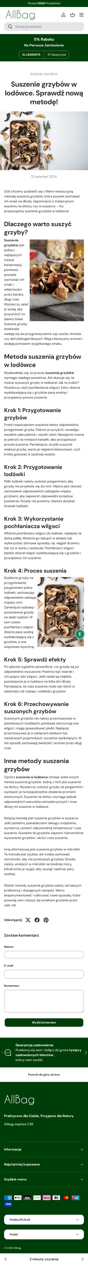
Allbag (17, 1248)
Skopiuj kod (58, 54)
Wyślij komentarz (44, 1022)
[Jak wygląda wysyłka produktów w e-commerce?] (5, 1259)
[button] (80, 634)
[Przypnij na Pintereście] (46, 920)
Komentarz (11, 986)
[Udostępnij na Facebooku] (37, 920)
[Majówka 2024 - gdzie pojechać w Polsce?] (82, 1259)
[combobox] (44, 26)
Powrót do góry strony (44, 1074)
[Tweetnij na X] (28, 920)
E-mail (8, 965)
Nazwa (8, 947)
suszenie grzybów (44, 74)
